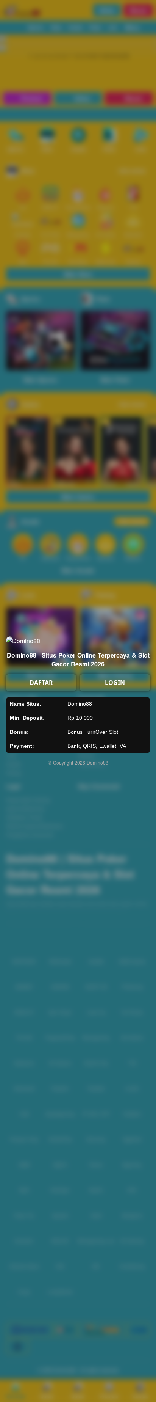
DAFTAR (41, 682)
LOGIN (115, 682)
